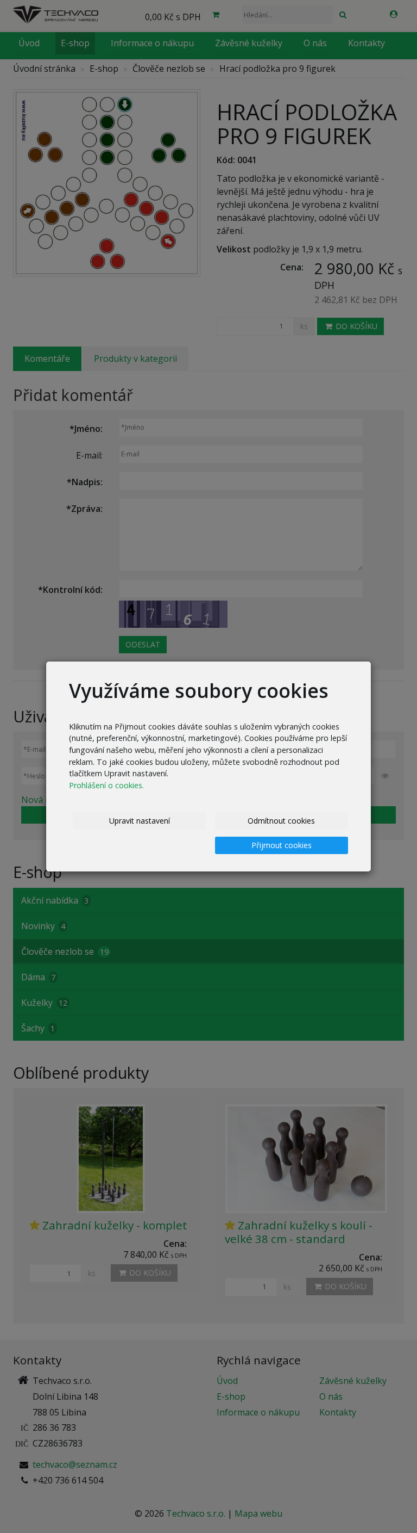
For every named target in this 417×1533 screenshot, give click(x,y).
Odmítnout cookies (281, 820)
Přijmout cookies (281, 845)
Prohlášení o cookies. (106, 785)
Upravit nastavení (139, 820)
